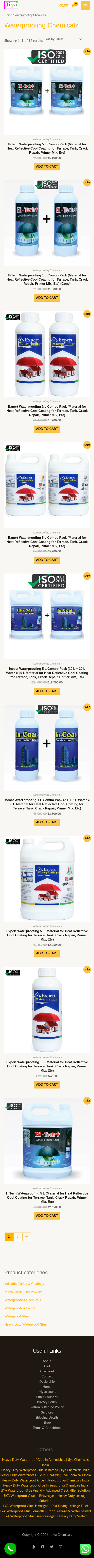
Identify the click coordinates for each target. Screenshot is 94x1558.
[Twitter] (51, 1547)
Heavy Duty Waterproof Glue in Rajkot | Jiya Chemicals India (45, 1480)
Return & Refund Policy (47, 1407)
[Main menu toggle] (85, 5)
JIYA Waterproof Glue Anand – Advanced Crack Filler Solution (45, 1490)
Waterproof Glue (16, 1316)
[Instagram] (60, 1547)
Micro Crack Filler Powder (23, 1292)
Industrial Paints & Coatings (24, 1284)
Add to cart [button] (47, 166)
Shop (47, 1422)
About (47, 1361)
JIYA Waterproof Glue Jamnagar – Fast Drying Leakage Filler (45, 1506)
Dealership (47, 1381)
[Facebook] (42, 1547)
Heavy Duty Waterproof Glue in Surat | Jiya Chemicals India (45, 1485)
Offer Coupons (47, 1397)
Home (8, 15)
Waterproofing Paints (19, 1308)
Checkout (47, 1371)
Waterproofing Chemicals (22, 1300)
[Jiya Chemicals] (11, 5)
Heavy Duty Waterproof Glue (25, 1324)
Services (47, 1412)
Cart (47, 1366)
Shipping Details (47, 1417)
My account (47, 1392)
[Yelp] (33, 1547)
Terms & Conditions (47, 1428)
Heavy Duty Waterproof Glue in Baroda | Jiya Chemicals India (45, 1470)
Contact (47, 1376)
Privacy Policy (47, 1402)
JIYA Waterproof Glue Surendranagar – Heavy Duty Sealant (45, 1516)
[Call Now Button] (10, 1549)
